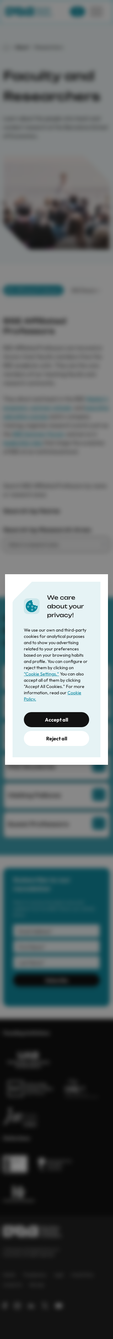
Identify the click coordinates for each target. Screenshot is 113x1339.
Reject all (56, 738)
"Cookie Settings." (41, 674)
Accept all (56, 720)
